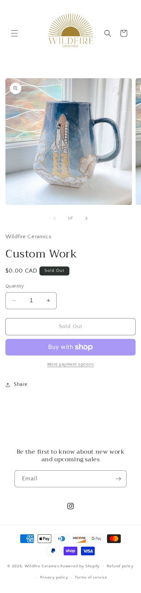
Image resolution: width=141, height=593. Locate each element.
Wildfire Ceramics (42, 566)
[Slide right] (86, 218)
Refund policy (120, 566)
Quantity (14, 286)
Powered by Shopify (80, 566)
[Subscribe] (118, 478)
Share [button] (20, 384)
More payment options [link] (70, 364)
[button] (14, 33)
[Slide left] (55, 218)
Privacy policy (54, 577)
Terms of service (91, 577)
